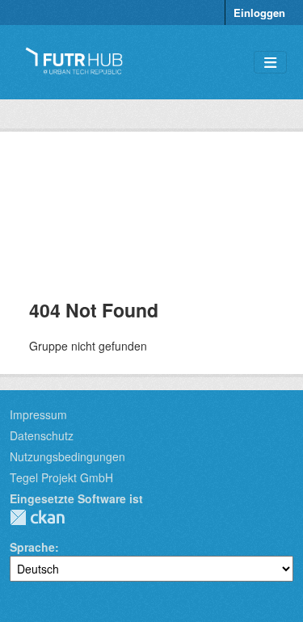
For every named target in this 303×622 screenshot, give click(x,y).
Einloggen (259, 12)
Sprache (32, 547)
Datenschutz (42, 435)
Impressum (38, 414)
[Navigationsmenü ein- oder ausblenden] (270, 62)
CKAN (37, 517)
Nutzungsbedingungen (67, 456)
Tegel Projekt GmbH (61, 477)
